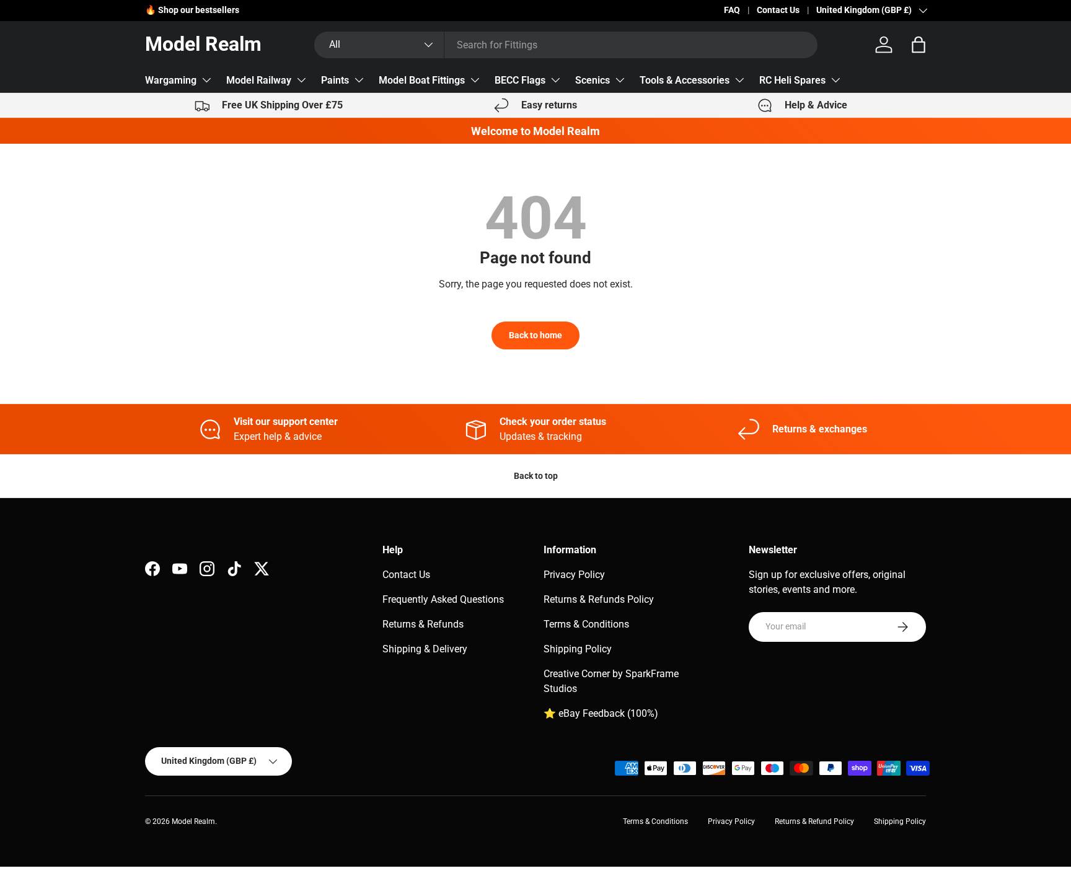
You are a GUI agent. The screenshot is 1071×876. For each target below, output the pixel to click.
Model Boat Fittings (422, 80)
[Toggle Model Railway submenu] (301, 79)
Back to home (535, 335)
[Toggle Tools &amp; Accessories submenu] (739, 79)
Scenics (592, 80)
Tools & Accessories (684, 80)
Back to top (536, 476)
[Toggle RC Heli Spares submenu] (835, 79)
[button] (918, 44)
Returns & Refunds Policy (599, 599)
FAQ (732, 10)
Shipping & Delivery (424, 649)
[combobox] (566, 45)
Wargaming (170, 80)
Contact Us (778, 10)
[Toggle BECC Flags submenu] (555, 79)
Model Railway (258, 80)
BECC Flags (520, 80)
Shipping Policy (578, 649)
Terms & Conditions (586, 624)
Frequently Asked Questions (443, 599)
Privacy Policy (574, 574)
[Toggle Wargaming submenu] (206, 79)
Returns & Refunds (423, 624)
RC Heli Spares (792, 80)
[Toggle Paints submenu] (358, 79)
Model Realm (193, 821)
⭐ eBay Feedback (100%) (601, 713)
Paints (335, 80)
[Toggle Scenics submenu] (619, 79)
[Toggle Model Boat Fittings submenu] (474, 79)
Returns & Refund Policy (814, 821)
